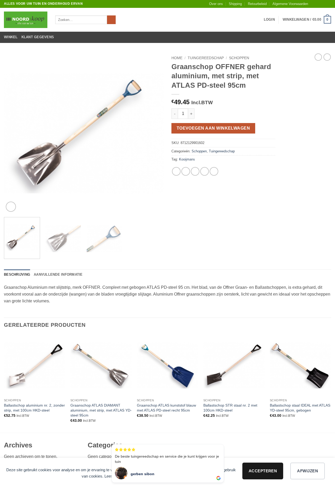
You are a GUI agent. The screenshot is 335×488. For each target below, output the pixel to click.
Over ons (216, 4)
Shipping (235, 4)
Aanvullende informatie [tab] (58, 274)
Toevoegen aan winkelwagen (213, 128)
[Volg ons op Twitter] (323, 4)
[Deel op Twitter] (185, 171)
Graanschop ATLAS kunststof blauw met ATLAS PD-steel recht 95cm (166, 407)
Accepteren (263, 471)
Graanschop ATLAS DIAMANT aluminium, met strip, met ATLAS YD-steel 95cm (101, 410)
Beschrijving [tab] (17, 274)
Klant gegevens (37, 37)
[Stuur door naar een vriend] (195, 171)
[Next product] (318, 57)
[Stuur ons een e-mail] (328, 4)
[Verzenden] (111, 19)
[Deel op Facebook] (176, 171)
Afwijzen (307, 471)
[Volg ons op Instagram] (318, 4)
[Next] (154, 133)
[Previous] (13, 133)
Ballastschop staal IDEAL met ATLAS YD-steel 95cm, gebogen (300, 407)
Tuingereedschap (206, 58)
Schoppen (239, 58)
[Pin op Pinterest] (204, 171)
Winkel (11, 37)
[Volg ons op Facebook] (313, 4)
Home (176, 58)
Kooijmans (187, 159)
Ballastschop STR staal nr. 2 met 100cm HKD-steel (230, 407)
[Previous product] (327, 57)
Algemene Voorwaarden (290, 4)
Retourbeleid (257, 4)
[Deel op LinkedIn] (214, 171)
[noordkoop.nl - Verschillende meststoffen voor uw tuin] (25, 20)
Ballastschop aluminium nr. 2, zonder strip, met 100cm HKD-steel (34, 407)
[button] (269, 19)
